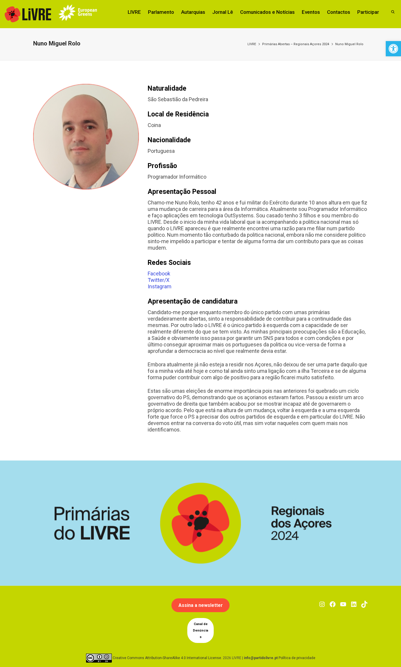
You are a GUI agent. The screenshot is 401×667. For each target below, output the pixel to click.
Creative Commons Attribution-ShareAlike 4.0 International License (167, 658)
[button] (393, 48)
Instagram (159, 286)
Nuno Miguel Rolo (349, 44)
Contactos (338, 12)
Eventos (311, 12)
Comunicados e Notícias (267, 12)
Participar (368, 12)
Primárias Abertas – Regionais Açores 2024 (295, 44)
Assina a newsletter (200, 605)
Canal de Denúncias (200, 630)
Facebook (159, 273)
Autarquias (193, 12)
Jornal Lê (222, 12)
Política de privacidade (297, 658)
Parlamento (161, 12)
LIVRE (134, 12)
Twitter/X (158, 280)
